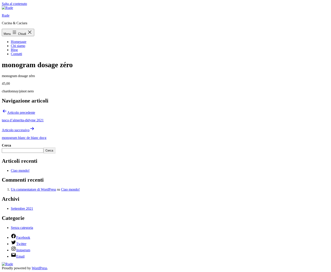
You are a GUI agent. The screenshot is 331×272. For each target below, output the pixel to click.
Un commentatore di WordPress (33, 189)
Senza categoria (22, 228)
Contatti (16, 54)
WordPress (39, 268)
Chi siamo (18, 46)
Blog (14, 50)
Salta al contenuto (14, 4)
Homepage (18, 42)
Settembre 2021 (22, 208)
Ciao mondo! (20, 170)
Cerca (6, 145)
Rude (5, 15)
